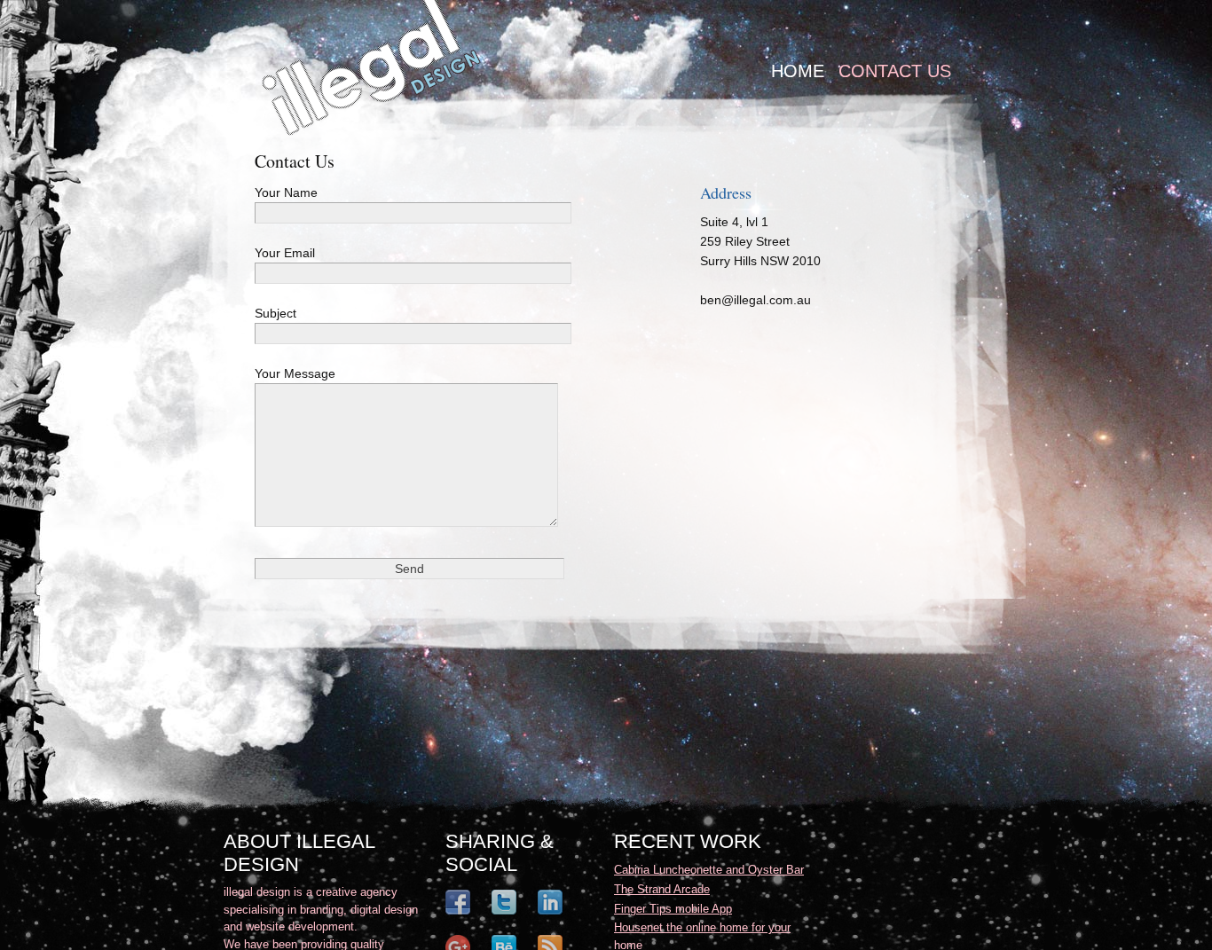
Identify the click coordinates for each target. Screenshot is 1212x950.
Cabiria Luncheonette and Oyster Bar (709, 869)
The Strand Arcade (662, 889)
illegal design (371, 68)
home (797, 71)
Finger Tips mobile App (673, 908)
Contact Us (894, 71)
